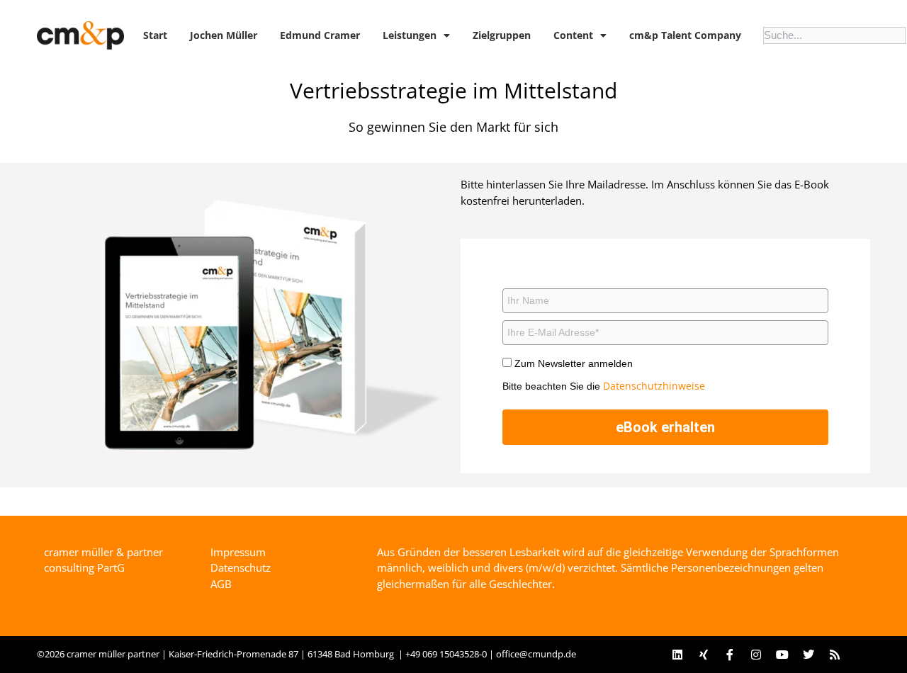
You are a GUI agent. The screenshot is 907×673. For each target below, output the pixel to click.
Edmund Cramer (320, 35)
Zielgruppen (502, 35)
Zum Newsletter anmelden (573, 363)
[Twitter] (808, 654)
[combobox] (834, 35)
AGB (221, 584)
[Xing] (703, 654)
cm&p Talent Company (685, 35)
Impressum (238, 552)
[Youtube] (782, 654)
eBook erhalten (665, 427)
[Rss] (834, 654)
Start (155, 35)
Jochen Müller (223, 35)
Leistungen (409, 35)
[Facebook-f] (730, 654)
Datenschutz (240, 567)
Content (573, 35)
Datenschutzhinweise (654, 385)
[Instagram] (756, 654)
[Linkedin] (677, 654)
